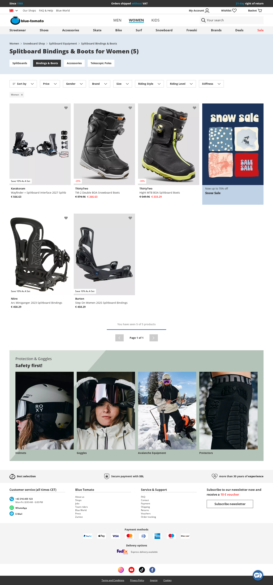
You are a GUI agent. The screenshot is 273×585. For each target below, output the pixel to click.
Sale (260, 30)
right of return (250, 3)
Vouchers (146, 513)
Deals (239, 30)
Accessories (70, 30)
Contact (145, 500)
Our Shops (29, 10)
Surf (139, 30)
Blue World (63, 10)
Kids (155, 20)
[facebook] (152, 570)
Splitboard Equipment (63, 43)
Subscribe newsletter (230, 504)
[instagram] (121, 570)
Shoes (44, 30)
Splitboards (19, 63)
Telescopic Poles (101, 63)
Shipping (145, 506)
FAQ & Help (46, 10)
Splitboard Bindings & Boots (99, 43)
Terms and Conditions (113, 580)
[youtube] (131, 570)
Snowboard (164, 30)
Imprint (153, 580)
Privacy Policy (137, 580)
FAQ (143, 496)
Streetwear (17, 30)
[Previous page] (119, 337)
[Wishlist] (68, 106)
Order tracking (148, 516)
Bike (118, 30)
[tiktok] (142, 570)
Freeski (191, 30)
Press (78, 513)
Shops (78, 500)
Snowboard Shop (34, 43)
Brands (216, 30)
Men (117, 20)
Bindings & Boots (47, 63)
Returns (145, 510)
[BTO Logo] (50, 20)
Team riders (81, 506)
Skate (97, 30)
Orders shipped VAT (129, 3)
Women (136, 20)
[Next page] (154, 337)
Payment (145, 503)
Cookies (167, 580)
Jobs (77, 503)
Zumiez (79, 516)
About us (79, 496)
